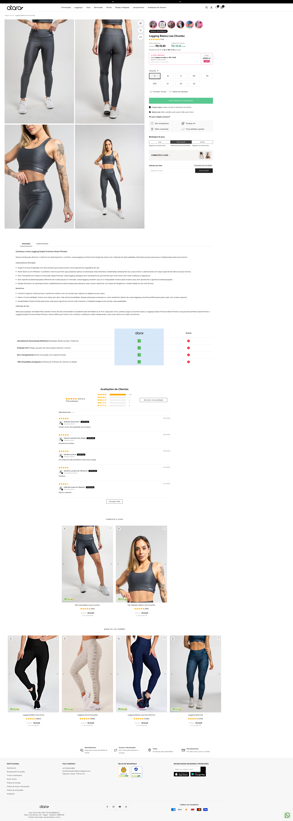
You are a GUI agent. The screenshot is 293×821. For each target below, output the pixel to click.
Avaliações (11, 794)
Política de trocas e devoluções (18, 786)
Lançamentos (138, 7)
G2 (181, 83)
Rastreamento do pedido (16, 772)
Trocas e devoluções (14, 775)
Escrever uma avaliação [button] (153, 400)
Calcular (204, 170)
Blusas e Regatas (122, 7)
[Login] (211, 7)
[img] (64, 418)
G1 (168, 83)
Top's (88, 7)
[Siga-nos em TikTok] (126, 807)
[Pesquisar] (207, 7)
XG (207, 76)
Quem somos (12, 779)
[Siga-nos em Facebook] (107, 807)
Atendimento (11, 768)
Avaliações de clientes (157, 7)
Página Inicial (9, 15)
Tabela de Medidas (180, 92)
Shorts (109, 7)
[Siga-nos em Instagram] (113, 807)
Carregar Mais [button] (114, 501)
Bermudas (98, 7)
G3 (194, 83)
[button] (102, 394)
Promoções (66, 7)
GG (194, 76)
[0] (216, 7)
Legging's (79, 7)
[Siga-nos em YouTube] (120, 807)
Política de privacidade (15, 790)
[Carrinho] (221, 7)
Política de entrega (13, 783)
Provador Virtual (159, 92)
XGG (154, 83)
